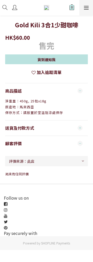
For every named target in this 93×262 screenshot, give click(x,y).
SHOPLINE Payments (55, 243)
